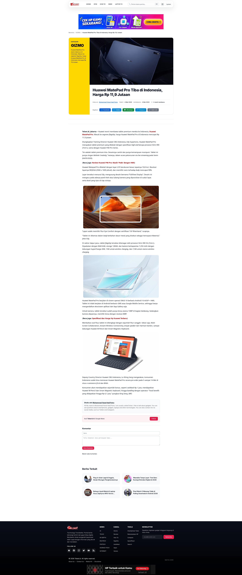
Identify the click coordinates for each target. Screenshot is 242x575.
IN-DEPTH (103, 537)
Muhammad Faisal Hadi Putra (108, 102)
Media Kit (89, 561)
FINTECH (102, 544)
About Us (71, 561)
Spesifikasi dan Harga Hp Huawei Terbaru (109, 318)
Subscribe (168, 537)
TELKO (102, 534)
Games (116, 551)
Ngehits (116, 541)
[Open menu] (162, 4)
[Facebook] (74, 550)
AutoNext (117, 544)
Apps (115, 547)
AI (100, 531)
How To (116, 537)
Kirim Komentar (88, 448)
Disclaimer (97, 561)
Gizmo (116, 531)
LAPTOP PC (119, 4)
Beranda (71, 32)
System (168, 4)
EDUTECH (103, 541)
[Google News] (69, 550)
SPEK (95, 4)
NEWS (110, 4)
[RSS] (93, 550)
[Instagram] (79, 550)
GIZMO (88, 4)
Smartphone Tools (133, 531)
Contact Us (80, 561)
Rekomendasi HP (133, 534)
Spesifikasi (131, 541)
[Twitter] (84, 550)
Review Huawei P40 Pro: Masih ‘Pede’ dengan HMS (113, 163)
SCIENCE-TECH (104, 547)
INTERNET (103, 551)
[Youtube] (89, 550)
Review (116, 534)
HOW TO (103, 4)
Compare (130, 537)
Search (130, 544)
